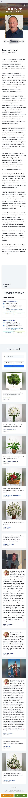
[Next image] (25, 559)
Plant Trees (19, 313)
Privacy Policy (10, 791)
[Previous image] (3, 559)
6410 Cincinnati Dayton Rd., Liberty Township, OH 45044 (14, 310)
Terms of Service (18, 791)
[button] (14, 381)
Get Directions (8, 313)
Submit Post (14, 366)
